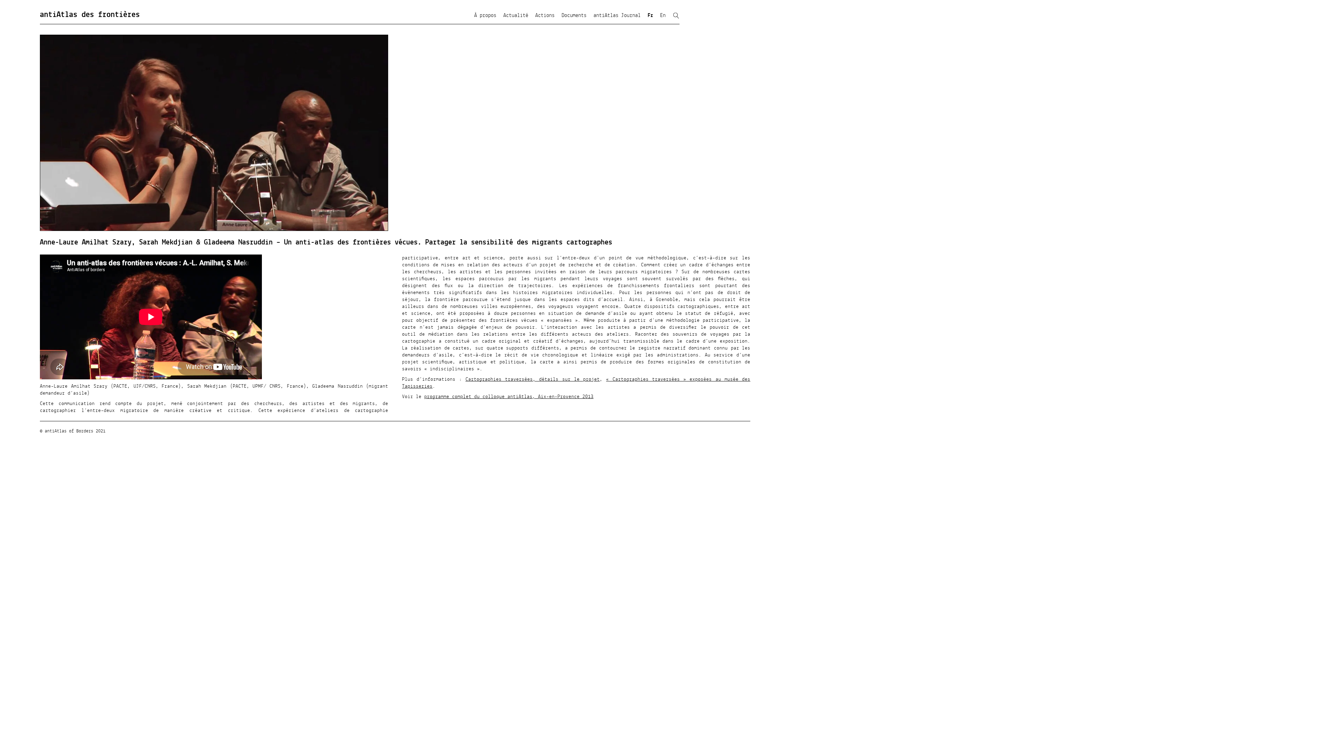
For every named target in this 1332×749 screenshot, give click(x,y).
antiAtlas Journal (617, 15)
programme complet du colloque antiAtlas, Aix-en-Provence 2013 (509, 396)
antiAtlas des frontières (90, 15)
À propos (485, 15)
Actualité (515, 15)
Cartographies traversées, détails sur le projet (533, 379)
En (663, 15)
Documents (574, 15)
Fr (650, 15)
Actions (545, 15)
